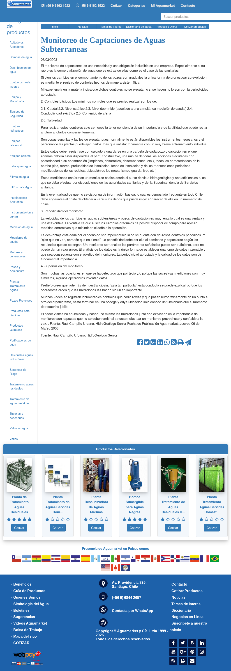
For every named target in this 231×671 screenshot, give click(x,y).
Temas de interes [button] (110, 26)
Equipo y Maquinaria (17, 99)
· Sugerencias (23, 617)
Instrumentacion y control (21, 214)
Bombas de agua (21, 57)
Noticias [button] (83, 26)
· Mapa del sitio (24, 636)
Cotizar (116, 5)
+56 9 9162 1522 (92, 5)
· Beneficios (21, 584)
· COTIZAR (20, 643)
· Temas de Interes (185, 604)
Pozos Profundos (21, 300)
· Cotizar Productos (186, 591)
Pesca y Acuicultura (17, 269)
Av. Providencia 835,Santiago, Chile (129, 585)
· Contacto (178, 584)
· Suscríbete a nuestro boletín (188, 626)
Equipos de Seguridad (17, 113)
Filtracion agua (19, 176)
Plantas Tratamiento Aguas (17, 285)
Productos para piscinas (20, 313)
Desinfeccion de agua (20, 69)
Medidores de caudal (18, 239)
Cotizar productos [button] (195, 26)
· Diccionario (180, 610)
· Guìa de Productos (28, 591)
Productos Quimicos (16, 327)
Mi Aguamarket (163, 5)
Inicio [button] (54, 26)
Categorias (136, 5)
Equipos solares (20, 155)
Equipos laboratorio (16, 143)
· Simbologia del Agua (30, 604)
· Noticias (177, 597)
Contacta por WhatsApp (132, 611)
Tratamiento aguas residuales (22, 386)
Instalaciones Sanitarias (18, 199)
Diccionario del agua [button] (139, 26)
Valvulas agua (19, 428)
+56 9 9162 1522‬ (57, 5)
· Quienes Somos (26, 597)
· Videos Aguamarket (29, 623)
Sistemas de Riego (18, 371)
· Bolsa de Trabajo (26, 630)
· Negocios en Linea (186, 617)
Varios (14, 439)
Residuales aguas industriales (21, 357)
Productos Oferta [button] (167, 26)
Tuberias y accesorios (17, 415)
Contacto (188, 5)
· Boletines (20, 610)
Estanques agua (20, 166)
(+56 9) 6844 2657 (126, 598)
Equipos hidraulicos (17, 128)
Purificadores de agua (20, 342)
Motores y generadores (18, 254)
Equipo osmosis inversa (20, 84)
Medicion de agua (21, 227)
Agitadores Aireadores (17, 44)
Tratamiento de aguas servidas (20, 401)
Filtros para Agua (21, 187)
